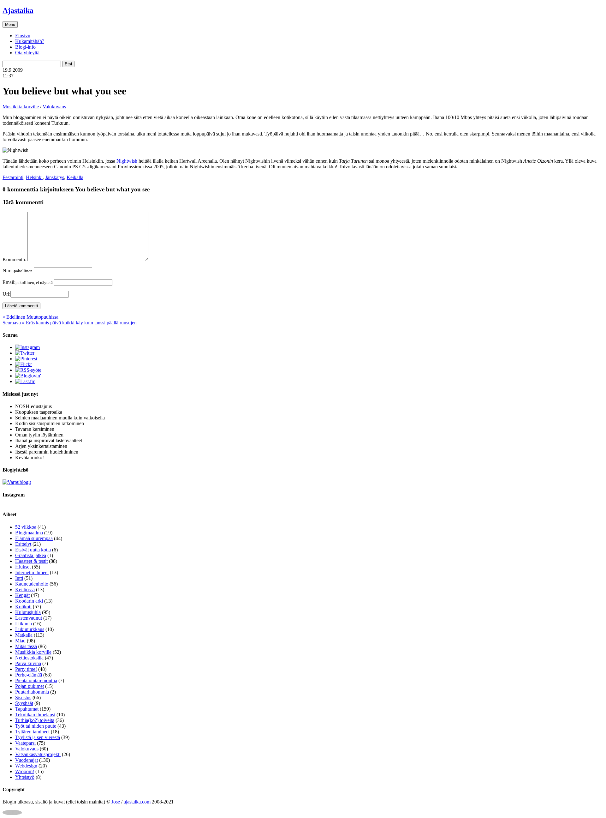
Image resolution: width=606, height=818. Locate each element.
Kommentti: (14, 259)
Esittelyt (23, 544)
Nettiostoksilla (29, 657)
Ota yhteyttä (27, 52)
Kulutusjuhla (28, 612)
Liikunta (23, 623)
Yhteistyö (24, 777)
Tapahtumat (27, 709)
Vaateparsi (25, 743)
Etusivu (22, 35)
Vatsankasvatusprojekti (38, 754)
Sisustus (23, 697)
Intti (19, 578)
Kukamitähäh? (29, 41)
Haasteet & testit (31, 561)
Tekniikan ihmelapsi (35, 714)
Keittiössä (25, 589)
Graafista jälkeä (30, 555)
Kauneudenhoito (31, 583)
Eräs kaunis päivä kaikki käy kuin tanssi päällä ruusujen (70, 322)
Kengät (22, 595)
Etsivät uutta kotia (33, 549)
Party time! (26, 669)
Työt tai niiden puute (35, 726)
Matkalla (24, 635)
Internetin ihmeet (32, 572)
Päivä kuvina (28, 663)
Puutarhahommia (32, 692)
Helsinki (34, 177)
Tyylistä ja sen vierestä (37, 737)
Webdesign (26, 765)
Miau (20, 640)
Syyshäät (24, 703)
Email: (28, 282)
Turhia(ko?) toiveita (34, 720)
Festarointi (13, 177)
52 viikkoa (25, 527)
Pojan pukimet (29, 686)
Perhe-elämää (28, 674)
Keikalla (75, 177)
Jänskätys (54, 177)
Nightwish (126, 161)
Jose (115, 801)
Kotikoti (23, 606)
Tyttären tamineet (32, 731)
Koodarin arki (29, 601)
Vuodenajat (26, 760)
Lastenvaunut (28, 618)
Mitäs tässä (26, 646)
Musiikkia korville (21, 106)
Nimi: (18, 270)
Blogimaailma (29, 532)
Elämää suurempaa (34, 538)
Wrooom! (24, 771)
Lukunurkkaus (29, 629)
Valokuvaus (54, 106)
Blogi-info (25, 47)
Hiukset (23, 566)
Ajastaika (18, 10)
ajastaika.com (137, 801)
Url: (6, 294)
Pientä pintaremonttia (36, 680)
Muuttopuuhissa (30, 317)
